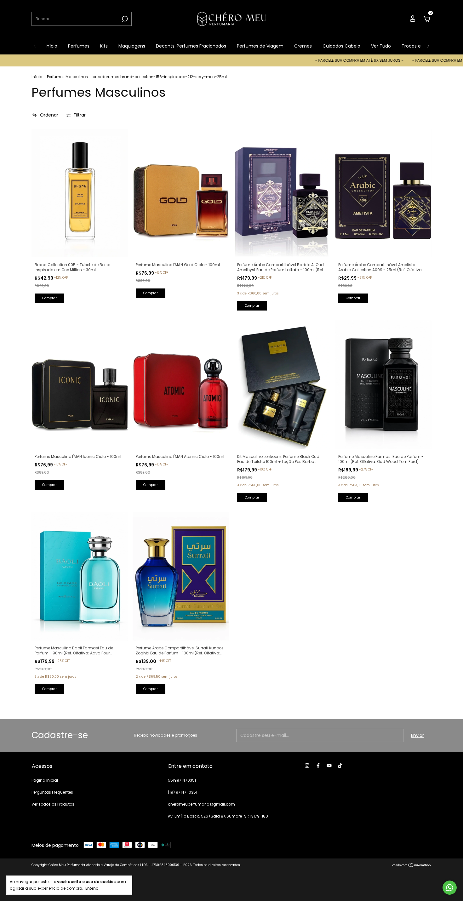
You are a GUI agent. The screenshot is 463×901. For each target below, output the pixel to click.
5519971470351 (182, 780)
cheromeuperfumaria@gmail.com (201, 804)
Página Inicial (44, 780)
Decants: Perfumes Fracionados (191, 46)
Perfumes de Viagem (260, 46)
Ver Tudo (381, 46)
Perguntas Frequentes (52, 792)
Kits (104, 46)
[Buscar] (124, 19)
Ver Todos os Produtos (52, 804)
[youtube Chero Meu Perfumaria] (329, 765)
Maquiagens (131, 46)
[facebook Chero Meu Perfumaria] (318, 765)
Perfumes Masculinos (67, 76)
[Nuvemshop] (412, 866)
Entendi (92, 888)
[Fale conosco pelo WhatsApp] (450, 888)
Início (51, 46)
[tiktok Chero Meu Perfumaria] (340, 765)
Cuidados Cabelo (341, 46)
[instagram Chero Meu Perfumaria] (307, 765)
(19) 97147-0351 (182, 792)
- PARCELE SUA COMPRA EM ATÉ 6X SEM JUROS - (332, 60)
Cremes (303, 46)
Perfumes (78, 46)
